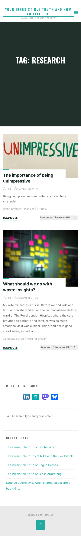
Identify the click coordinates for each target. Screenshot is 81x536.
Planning (29, 208)
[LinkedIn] (26, 396)
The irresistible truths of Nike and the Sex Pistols (39, 456)
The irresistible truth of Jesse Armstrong (34, 474)
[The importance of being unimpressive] (40, 156)
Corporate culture (13, 338)
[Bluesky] (54, 396)
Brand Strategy (12, 208)
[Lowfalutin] (35, 396)
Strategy (42, 208)
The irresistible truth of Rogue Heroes (32, 465)
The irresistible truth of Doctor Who (30, 447)
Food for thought (37, 338)
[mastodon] (45, 396)
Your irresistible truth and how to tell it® (38, 11)
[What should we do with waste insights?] (40, 258)
